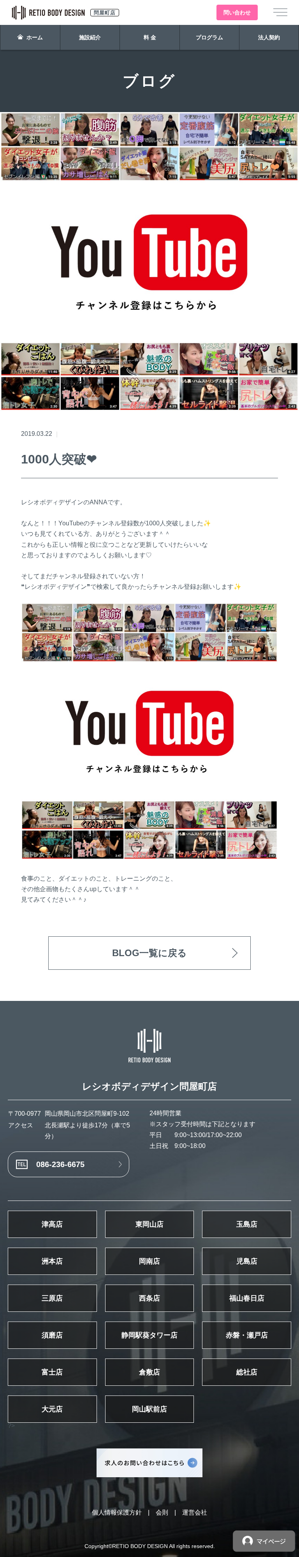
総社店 (246, 1372)
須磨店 (52, 1335)
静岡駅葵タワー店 (149, 1335)
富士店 (52, 1372)
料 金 (150, 37)
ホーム (34, 37)
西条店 (149, 1298)
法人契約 (269, 37)
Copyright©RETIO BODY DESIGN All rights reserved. (149, 1546)
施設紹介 (90, 37)
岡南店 (149, 1261)
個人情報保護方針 (117, 1512)
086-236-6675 (60, 1164)
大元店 (52, 1409)
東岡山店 (149, 1224)
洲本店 (52, 1261)
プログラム (209, 37)
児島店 (246, 1261)
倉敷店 (149, 1372)
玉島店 (246, 1224)
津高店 (52, 1224)
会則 (162, 1512)
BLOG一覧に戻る (149, 953)
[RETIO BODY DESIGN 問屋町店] (149, 1045)
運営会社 (194, 1512)
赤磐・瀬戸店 (247, 1335)
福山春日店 (246, 1298)
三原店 (52, 1298)
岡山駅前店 (149, 1409)
